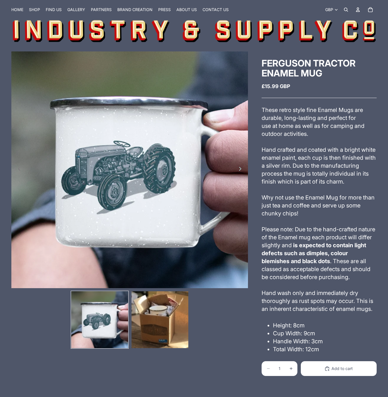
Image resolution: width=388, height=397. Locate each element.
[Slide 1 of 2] (99, 319)
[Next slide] (241, 169)
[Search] (346, 9)
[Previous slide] (17, 169)
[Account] (358, 9)
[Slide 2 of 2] (160, 319)
